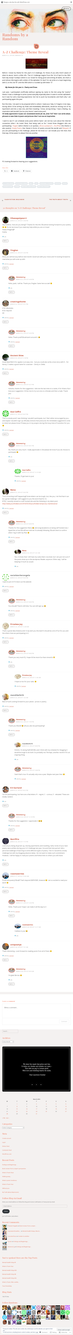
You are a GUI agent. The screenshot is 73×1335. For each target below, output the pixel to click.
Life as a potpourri (45, 126)
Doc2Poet (57, 126)
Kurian (10, 1241)
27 (66, 1111)
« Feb (3, 1118)
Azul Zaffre (15, 411)
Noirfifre (14, 839)
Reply (5, 241)
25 (46, 1111)
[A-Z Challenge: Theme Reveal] (36, 46)
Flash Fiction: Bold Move (14, 199)
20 (66, 1109)
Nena (13, 490)
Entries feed (5, 1146)
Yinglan (15, 126)
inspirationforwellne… (14, 1231)
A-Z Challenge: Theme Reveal (25, 52)
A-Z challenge (8, 183)
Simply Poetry (17, 128)
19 (56, 1109)
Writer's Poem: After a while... (10, 1282)
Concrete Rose (12, 1236)
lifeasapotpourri (18, 218)
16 (26, 1109)
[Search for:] (10, 1031)
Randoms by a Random (15, 36)
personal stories (46, 183)
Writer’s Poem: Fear (7, 1184)
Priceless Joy (16, 624)
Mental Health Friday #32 (9, 1278)
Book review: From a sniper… (28, 1226)
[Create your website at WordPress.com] (36, 2)
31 (36, 1114)
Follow (6, 1211)
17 (36, 1109)
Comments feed (7, 1150)
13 (66, 1106)
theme (17, 186)
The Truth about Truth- (58, 199)
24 (36, 1111)
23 (26, 1111)
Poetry (57, 183)
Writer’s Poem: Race (8, 1172)
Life (36, 183)
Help (31, 183)
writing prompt (44, 186)
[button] (32, 1084)
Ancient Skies (17, 355)
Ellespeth (65, 128)
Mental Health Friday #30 (9, 1270)
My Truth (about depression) (10, 1192)
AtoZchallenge (21, 183)
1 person (11, 264)
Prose (65, 183)
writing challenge (28, 186)
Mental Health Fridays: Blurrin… (32, 1231)
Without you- (6, 1188)
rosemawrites (17, 873)
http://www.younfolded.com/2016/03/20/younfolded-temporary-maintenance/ (30, 504)
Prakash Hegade (12, 1226)
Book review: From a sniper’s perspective (14, 1168)
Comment (64, 1021)
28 (7, 1114)
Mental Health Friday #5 (9, 1262)
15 (17, 1109)
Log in (4, 1142)
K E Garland (16, 787)
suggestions (7, 186)
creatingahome (18, 301)
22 (17, 1111)
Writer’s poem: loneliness (9, 1180)
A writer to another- (23, 1236)
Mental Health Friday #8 (9, 1274)
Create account (6, 1138)
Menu (67, 9)
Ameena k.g (19, 55)
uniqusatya (15, 944)
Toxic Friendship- (7, 1286)
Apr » (7, 1118)
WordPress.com (6, 1154)
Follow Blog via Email (12, 1198)
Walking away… (6, 1176)
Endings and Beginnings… (9, 1165)
